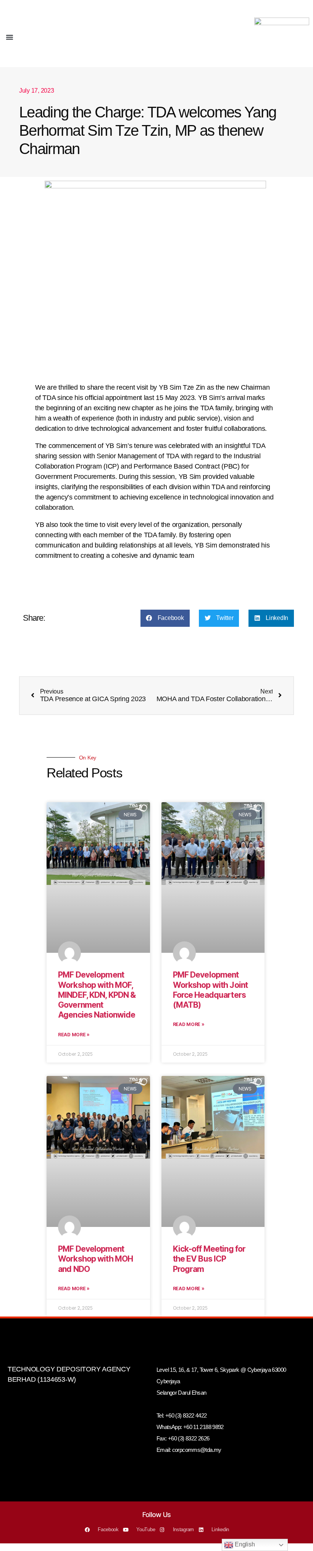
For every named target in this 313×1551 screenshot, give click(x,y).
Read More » (74, 1034)
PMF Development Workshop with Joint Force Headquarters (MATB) (210, 990)
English (244, 1544)
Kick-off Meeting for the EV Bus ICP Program (209, 1259)
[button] (9, 37)
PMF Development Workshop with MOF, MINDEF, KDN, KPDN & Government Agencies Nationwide (97, 995)
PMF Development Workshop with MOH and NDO (95, 1259)
